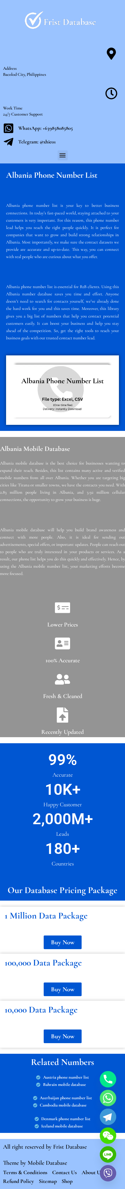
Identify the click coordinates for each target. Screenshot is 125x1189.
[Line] (108, 1154)
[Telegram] (108, 1117)
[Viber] (108, 1173)
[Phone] (108, 1079)
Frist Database (70, 1146)
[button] (63, 155)
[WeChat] (108, 1135)
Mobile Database (47, 1163)
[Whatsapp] (108, 1098)
